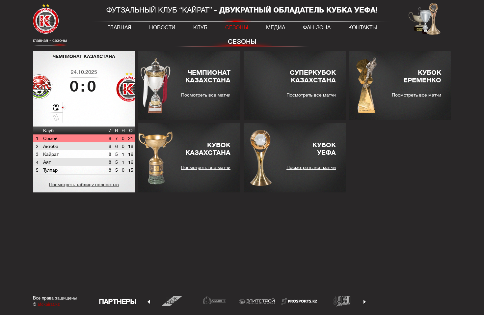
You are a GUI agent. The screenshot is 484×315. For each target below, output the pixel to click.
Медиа (275, 28)
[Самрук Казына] (214, 301)
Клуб (200, 28)
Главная (119, 28)
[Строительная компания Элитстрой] (257, 301)
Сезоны (236, 28)
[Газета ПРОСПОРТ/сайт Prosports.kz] (299, 301)
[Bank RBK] (172, 301)
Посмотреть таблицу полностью (84, 184)
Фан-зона (317, 28)
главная (40, 40)
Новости (162, 28)
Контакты (362, 28)
